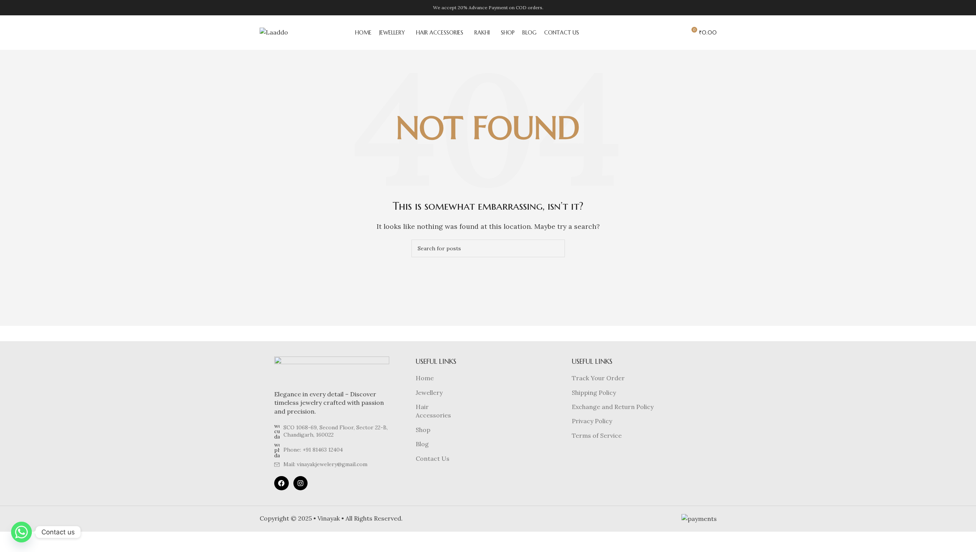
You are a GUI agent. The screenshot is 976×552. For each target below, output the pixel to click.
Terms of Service (597, 435)
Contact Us (432, 458)
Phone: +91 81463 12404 (313, 449)
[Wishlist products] (663, 32)
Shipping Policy (594, 392)
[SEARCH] (556, 248)
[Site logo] (274, 32)
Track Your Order (598, 378)
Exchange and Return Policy (612, 407)
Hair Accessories (433, 411)
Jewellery (429, 392)
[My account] (677, 32)
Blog (422, 444)
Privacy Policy (592, 421)
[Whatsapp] (21, 532)
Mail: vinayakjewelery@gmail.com (325, 464)
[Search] (649, 32)
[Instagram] (300, 483)
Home (425, 378)
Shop (423, 430)
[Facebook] (281, 483)
